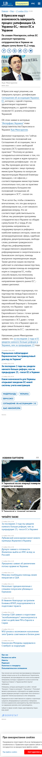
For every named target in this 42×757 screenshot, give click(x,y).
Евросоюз (8, 398)
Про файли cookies (10, 752)
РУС (33, 3)
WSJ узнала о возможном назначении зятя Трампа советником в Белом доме (21, 633)
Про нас (5, 655)
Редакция (5, 663)
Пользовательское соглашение (14, 668)
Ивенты (5, 660)
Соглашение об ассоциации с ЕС (20, 403)
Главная (5, 11)
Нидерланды (9, 394)
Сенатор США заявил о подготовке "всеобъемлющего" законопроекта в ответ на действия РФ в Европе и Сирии (19, 618)
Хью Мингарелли (19, 129)
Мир (12, 11)
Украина (24, 394)
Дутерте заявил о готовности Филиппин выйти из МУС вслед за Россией (18, 552)
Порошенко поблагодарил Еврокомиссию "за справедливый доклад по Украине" (18, 356)
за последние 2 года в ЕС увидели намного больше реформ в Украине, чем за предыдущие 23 (20, 342)
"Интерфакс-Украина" (12, 123)
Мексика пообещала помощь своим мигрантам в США (19, 576)
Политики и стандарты (11, 665)
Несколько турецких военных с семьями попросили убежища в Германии (17, 589)
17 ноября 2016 (22, 11)
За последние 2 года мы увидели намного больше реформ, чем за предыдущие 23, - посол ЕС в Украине (21, 369)
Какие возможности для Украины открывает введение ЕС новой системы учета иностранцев (18, 382)
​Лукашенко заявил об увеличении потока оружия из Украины (18, 565)
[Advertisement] (21, 432)
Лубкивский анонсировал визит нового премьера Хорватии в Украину (21, 539)
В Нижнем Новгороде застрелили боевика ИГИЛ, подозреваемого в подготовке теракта (18, 603)
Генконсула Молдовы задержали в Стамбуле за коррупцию (18, 644)
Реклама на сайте (9, 657)
